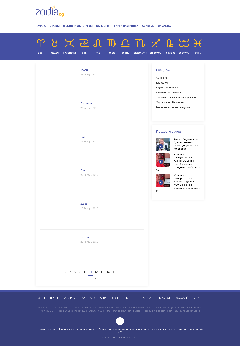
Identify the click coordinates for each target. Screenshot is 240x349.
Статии (55, 25)
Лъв (98, 53)
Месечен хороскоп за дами (173, 107)
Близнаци (69, 53)
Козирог (170, 53)
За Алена (164, 25)
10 (85, 272)
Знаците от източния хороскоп (176, 97)
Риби (198, 53)
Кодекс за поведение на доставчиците (124, 329)
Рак (84, 53)
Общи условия (46, 329)
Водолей (184, 53)
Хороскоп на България (170, 102)
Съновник (103, 25)
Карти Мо (148, 25)
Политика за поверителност (77, 329)
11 (91, 272)
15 (114, 272)
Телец (54, 53)
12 (96, 272)
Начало (41, 25)
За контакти (177, 329)
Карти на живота (126, 25)
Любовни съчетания (78, 25)
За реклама (159, 329)
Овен (41, 53)
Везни (125, 53)
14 (108, 272)
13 (102, 272)
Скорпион (140, 53)
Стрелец (155, 53)
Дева (111, 53)
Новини (193, 329)
